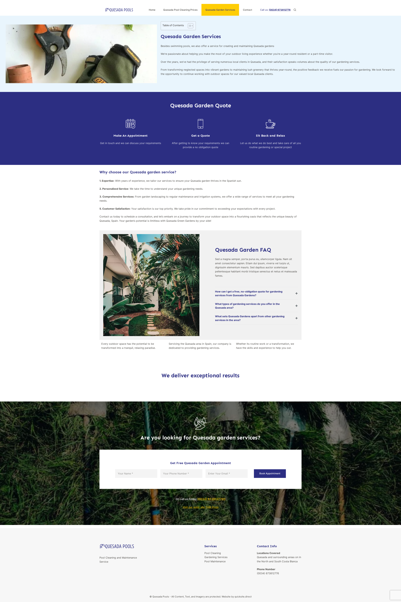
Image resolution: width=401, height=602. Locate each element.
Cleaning (216, 553)
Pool (207, 553)
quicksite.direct (243, 596)
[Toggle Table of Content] (189, 25)
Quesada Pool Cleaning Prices (180, 9)
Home (152, 9)
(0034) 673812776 (268, 573)
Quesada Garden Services (220, 9)
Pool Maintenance (215, 561)
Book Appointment (269, 473)
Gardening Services (215, 557)
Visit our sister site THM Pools (201, 507)
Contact (247, 9)
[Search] (295, 10)
